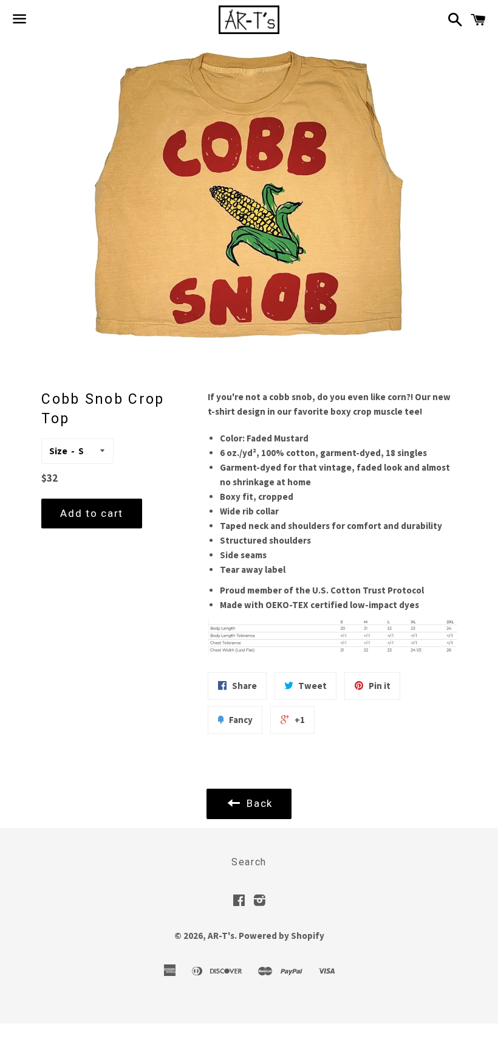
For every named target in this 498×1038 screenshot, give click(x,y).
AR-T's (221, 935)
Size (58, 451)
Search (249, 862)
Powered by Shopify (281, 935)
